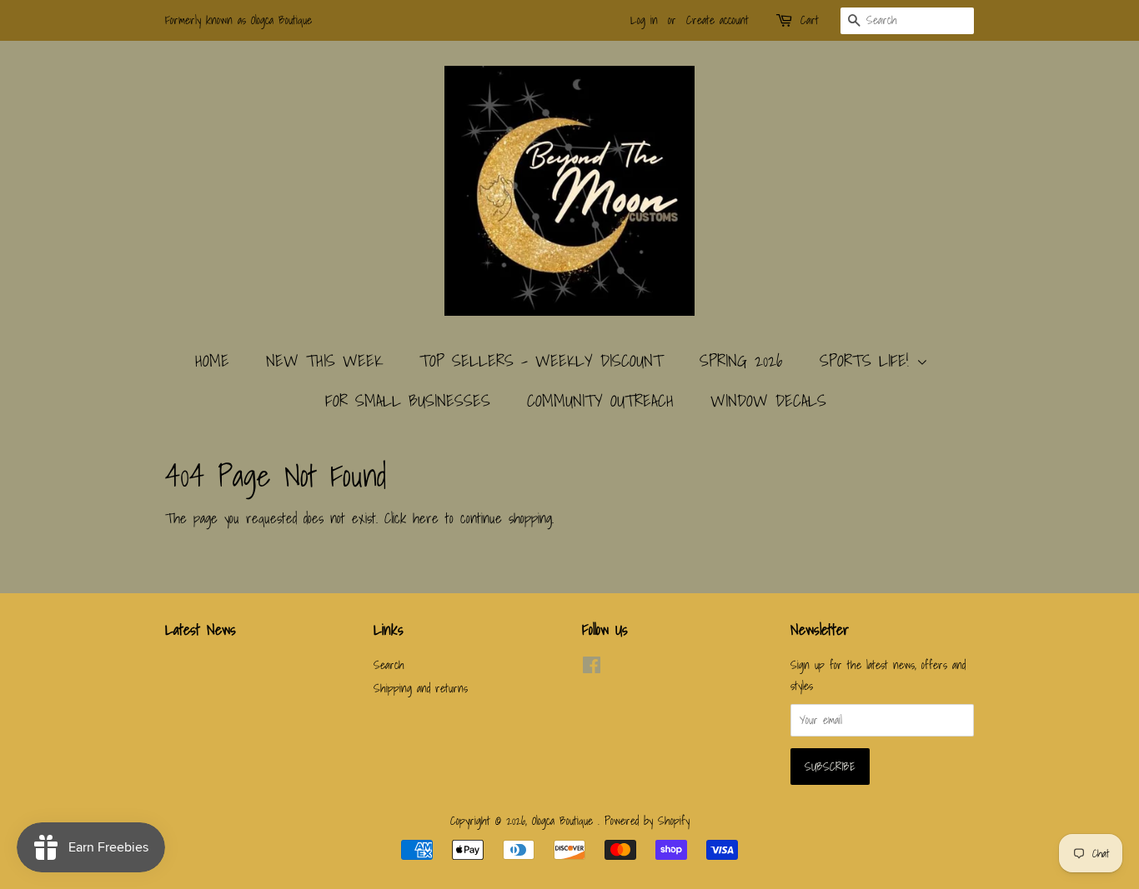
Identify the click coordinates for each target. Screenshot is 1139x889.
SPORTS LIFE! (868, 360)
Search (389, 664)
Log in (644, 20)
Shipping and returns (421, 687)
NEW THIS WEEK (324, 360)
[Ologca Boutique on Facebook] (591, 667)
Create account (717, 20)
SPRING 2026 (741, 360)
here (426, 518)
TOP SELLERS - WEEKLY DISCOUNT (541, 360)
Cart (809, 20)
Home (212, 360)
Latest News (200, 629)
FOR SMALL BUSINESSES (407, 400)
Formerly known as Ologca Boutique (238, 20)
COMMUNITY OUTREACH (600, 400)
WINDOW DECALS (768, 400)
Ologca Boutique (565, 820)
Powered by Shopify (647, 820)
